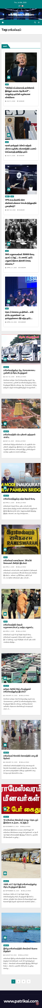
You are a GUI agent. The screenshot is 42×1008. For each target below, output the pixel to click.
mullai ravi (22, 377)
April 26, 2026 (12, 322)
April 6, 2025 (10, 502)
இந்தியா (7, 196)
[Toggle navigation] (39, 22)
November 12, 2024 (12, 826)
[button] (35, 22)
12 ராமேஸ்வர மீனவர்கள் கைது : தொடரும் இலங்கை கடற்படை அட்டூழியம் (20, 821)
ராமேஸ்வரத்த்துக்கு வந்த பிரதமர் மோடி (19, 498)
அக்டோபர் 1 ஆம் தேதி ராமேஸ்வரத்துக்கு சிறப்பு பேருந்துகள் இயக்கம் (20, 885)
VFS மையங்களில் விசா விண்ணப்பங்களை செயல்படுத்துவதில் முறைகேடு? (21, 203)
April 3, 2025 (10, 631)
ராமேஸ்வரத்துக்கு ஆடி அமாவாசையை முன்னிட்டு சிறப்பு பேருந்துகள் (19, 371)
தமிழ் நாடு (6, 367)
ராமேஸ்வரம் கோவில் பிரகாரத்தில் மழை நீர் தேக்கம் (20, 757)
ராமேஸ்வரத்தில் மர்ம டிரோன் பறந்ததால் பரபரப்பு (19, 435)
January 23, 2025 (11, 695)
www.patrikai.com (21, 14)
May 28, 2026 (11, 210)
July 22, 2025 (10, 377)
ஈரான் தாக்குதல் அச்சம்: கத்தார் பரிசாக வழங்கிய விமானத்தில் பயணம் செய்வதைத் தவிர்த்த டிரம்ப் (20, 148)
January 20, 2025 (11, 762)
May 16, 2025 (9, 441)
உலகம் (7, 84)
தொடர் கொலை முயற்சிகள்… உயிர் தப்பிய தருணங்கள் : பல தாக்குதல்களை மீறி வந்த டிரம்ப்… (19, 315)
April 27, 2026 (12, 267)
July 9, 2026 (11, 101)
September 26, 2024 (12, 891)
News (5, 557)
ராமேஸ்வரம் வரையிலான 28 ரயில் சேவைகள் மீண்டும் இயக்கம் (17, 561)
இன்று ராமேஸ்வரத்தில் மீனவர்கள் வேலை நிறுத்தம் (20, 949)
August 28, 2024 (11, 955)
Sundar (21, 101)
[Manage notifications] (37, 1003)
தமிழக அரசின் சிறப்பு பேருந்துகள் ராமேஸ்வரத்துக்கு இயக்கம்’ (17, 690)
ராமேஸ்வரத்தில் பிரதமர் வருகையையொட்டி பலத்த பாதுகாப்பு (18, 626)
